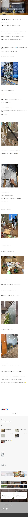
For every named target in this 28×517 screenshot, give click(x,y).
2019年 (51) (2, 464)
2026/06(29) (2, 451)
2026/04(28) (2, 453)
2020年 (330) (2, 463)
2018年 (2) (2, 465)
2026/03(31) (2, 454)
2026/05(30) (2, 452)
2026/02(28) (2, 455)
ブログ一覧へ (14, 413)
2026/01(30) (2, 456)
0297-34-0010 (6, 508)
